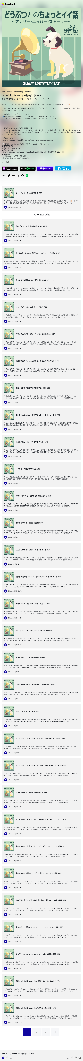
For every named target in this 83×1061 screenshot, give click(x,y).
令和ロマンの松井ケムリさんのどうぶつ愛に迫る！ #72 (36, 1008)
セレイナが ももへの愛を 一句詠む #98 (31, 307)
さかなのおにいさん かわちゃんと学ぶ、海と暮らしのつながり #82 (40, 738)
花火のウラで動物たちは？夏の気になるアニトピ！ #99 (36, 280)
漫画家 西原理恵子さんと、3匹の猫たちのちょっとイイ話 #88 (38, 577)
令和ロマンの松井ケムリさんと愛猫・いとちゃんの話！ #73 (38, 981)
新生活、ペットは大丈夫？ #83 (27, 711)
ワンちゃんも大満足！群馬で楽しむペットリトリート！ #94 (38, 415)
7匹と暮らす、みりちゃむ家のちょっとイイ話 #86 (34, 631)
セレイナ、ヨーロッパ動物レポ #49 (29, 193)
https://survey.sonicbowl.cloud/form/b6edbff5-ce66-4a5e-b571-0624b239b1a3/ (28, 140)
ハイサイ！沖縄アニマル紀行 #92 (28, 469)
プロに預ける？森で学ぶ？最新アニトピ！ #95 (33, 388)
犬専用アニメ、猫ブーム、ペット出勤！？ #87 (33, 604)
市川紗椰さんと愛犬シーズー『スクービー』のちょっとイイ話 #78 (40, 846)
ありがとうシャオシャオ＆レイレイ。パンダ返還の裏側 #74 (38, 954)
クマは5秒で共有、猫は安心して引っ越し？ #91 (33, 496)
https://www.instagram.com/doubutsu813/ (16, 158)
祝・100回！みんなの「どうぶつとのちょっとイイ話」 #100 (38, 253)
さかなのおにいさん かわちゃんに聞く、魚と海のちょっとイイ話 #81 (41, 765)
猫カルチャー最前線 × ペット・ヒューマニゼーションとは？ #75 (39, 927)
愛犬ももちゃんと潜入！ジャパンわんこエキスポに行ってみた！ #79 (41, 819)
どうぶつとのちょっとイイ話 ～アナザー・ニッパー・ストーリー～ (27, 99)
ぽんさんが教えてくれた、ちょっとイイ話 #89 (33, 550)
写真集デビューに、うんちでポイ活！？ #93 (32, 442)
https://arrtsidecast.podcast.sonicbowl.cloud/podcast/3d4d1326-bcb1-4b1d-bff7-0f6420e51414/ (33, 152)
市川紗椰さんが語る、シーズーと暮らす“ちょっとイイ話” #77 (38, 873)
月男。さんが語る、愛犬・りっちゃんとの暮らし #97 (35, 334)
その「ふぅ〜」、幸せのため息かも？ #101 (31, 226)
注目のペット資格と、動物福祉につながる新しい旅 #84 (36, 684)
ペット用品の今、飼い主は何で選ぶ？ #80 (31, 792)
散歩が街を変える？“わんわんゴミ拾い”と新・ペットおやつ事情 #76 (41, 900)
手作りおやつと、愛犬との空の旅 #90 (29, 523)
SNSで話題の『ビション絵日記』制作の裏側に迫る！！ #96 (38, 361)
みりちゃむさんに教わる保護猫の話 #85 (30, 657)
